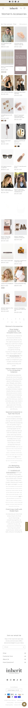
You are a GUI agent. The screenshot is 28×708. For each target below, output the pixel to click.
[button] (3, 8)
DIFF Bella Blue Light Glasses (6, 44)
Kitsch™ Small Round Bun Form (19, 141)
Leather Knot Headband (7, 283)
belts (20, 496)
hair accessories (14, 355)
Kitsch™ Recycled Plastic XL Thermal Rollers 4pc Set (5, 237)
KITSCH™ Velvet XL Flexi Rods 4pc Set (7, 308)
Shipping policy (9, 704)
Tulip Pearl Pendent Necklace (6, 215)
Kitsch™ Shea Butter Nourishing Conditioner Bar (20, 309)
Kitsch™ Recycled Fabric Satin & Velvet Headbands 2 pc (19, 190)
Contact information (19, 704)
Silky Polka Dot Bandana (7, 92)
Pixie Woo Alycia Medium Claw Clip (18, 44)
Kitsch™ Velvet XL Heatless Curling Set (19, 237)
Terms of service (19, 702)
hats (15, 456)
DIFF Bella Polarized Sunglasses (6, 167)
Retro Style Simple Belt (7, 260)
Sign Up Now (20, 68)
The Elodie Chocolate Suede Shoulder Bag (19, 215)
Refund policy (20, 700)
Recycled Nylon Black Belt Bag (19, 93)
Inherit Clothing (12, 700)
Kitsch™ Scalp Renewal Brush (20, 167)
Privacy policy (10, 702)
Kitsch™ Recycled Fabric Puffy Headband (7, 190)
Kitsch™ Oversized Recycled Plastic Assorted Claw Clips (19, 116)
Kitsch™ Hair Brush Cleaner (5, 141)
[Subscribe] (23, 647)
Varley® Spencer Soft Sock (6, 116)
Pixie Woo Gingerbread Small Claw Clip (20, 261)
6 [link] (23, 319)
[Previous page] (3, 319)
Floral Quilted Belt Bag (20, 283)
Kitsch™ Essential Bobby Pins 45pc (7, 67)
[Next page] (20, 322)
